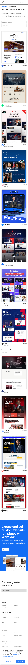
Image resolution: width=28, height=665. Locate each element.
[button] (14, 25)
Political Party (12, 6)
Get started (20, 2)
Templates (4, 6)
